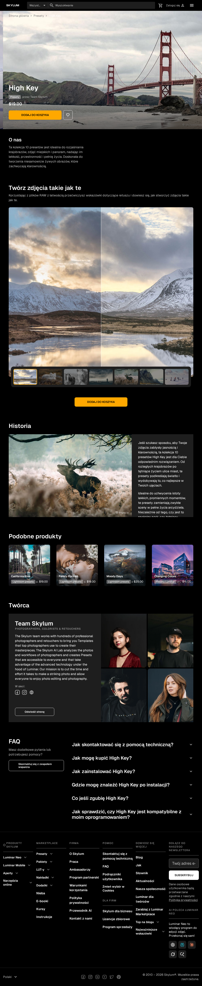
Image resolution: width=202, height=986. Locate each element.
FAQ (106, 866)
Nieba (40, 893)
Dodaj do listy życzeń (29, 559)
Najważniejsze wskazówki (151, 931)
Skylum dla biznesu (117, 911)
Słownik (142, 873)
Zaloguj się (175, 5)
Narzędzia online (18, 882)
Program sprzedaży (117, 927)
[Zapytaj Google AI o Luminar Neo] (182, 954)
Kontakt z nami (80, 918)
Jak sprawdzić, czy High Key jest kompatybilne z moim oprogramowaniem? (132, 814)
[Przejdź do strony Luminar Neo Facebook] (83, 977)
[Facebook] (17, 692)
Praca (73, 862)
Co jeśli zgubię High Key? (132, 798)
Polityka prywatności (79, 900)
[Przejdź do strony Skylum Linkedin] (97, 977)
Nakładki (45, 877)
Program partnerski (84, 877)
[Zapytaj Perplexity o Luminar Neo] (182, 945)
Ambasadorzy (79, 869)
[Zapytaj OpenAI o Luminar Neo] (173, 945)
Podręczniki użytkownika (112, 876)
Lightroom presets (23, 581)
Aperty (11, 873)
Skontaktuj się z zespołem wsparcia (35, 765)
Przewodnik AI (80, 911)
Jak (138, 865)
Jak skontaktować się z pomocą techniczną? (132, 744)
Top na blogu (148, 922)
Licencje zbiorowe (116, 919)
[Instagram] (24, 692)
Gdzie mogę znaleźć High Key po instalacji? (132, 785)
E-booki (42, 901)
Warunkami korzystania (78, 887)
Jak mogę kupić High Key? (132, 758)
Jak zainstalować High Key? (132, 771)
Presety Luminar (165, 581)
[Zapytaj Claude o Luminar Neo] (192, 945)
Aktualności (145, 881)
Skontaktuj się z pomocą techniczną (118, 856)
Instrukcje (44, 917)
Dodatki (45, 885)
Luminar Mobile (17, 865)
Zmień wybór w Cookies (113, 888)
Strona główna (19, 16)
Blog (139, 857)
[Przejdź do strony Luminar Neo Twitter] (112, 977)
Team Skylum (39, 97)
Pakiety (44, 861)
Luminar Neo (15, 857)
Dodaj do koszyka (35, 115)
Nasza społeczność (151, 889)
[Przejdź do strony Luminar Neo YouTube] (105, 977)
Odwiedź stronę (35, 711)
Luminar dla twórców (144, 899)
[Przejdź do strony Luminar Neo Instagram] (90, 977)
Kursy (40, 909)
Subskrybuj (184, 875)
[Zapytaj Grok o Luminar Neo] (173, 954)
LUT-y (43, 869)
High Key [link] (55, 16)
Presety (39, 16)
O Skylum (76, 854)
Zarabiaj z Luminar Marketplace (149, 911)
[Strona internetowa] (31, 692)
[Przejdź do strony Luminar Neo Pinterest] (119, 977)
